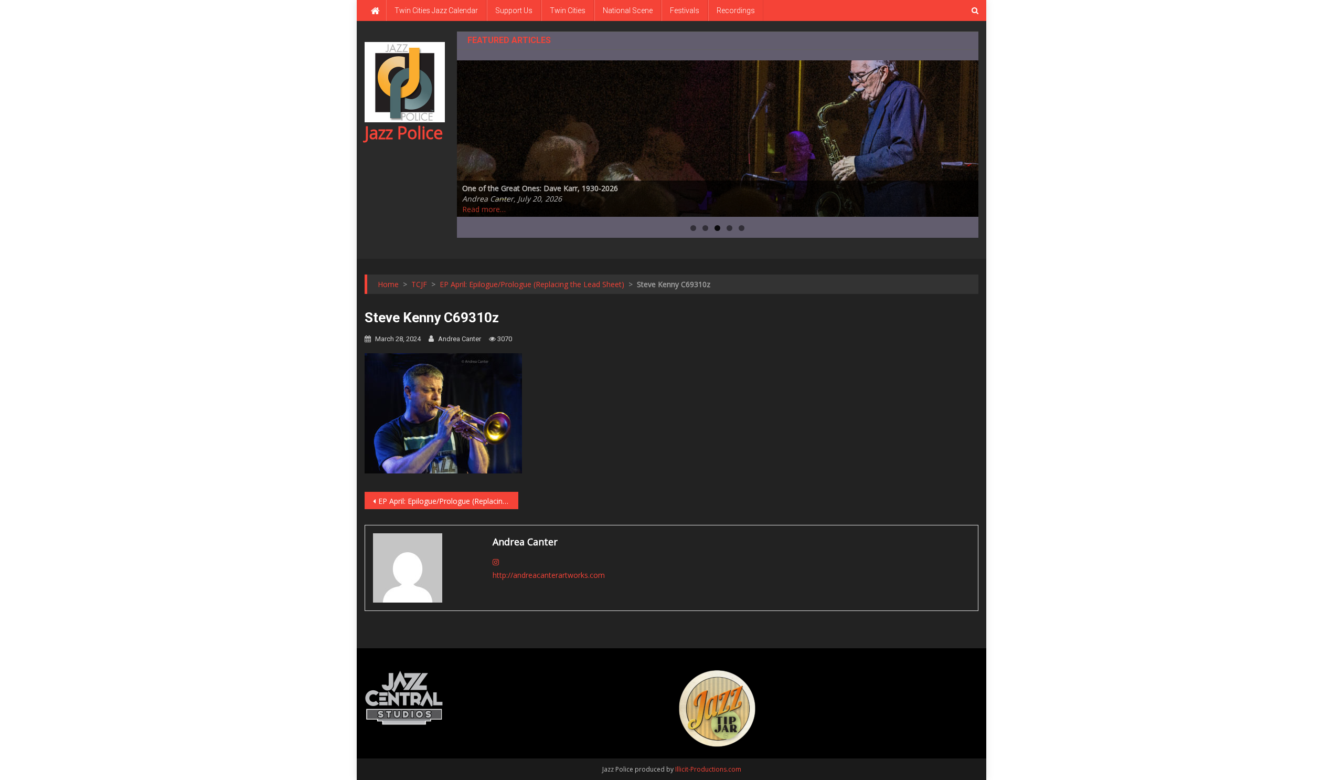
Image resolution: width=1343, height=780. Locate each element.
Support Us (513, 10)
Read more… (484, 209)
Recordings (736, 10)
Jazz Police (404, 132)
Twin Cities (567, 10)
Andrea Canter (459, 339)
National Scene (628, 10)
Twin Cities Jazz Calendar (436, 10)
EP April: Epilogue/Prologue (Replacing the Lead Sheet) (448, 501)
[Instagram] (496, 562)
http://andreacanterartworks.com (549, 575)
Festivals (684, 10)
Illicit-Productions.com (708, 769)
